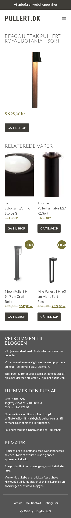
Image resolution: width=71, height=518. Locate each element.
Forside (17, 503)
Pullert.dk (22, 18)
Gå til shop (17, 128)
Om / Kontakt (32, 503)
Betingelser (51, 503)
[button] (64, 19)
